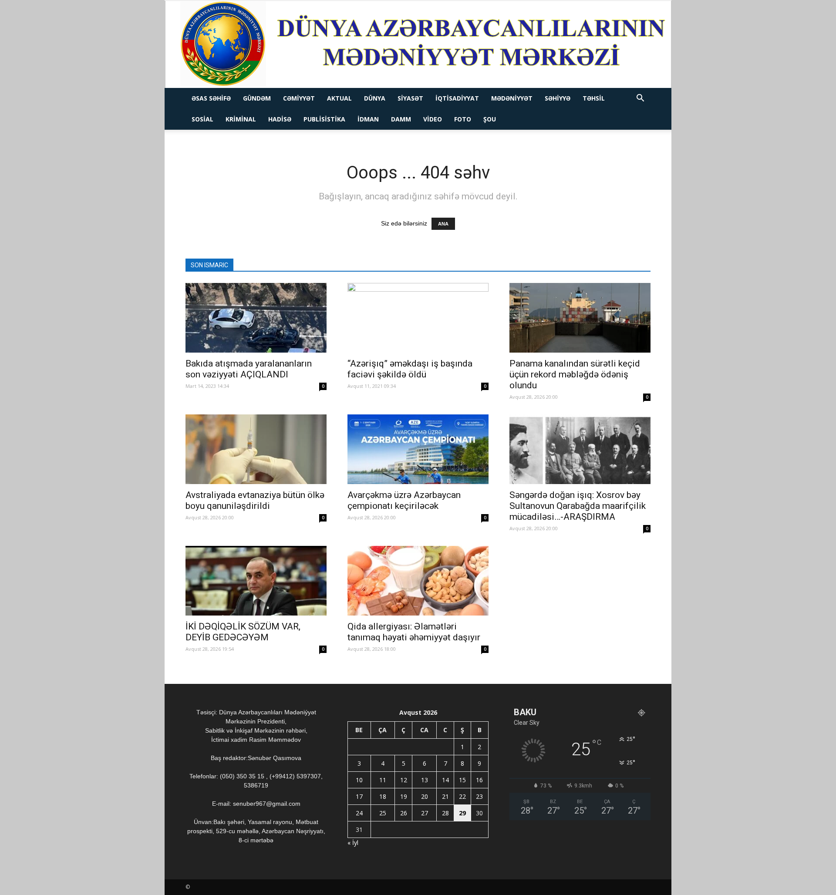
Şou (489, 119)
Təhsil (594, 98)
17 (359, 796)
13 (424, 780)
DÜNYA (374, 98)
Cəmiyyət (299, 98)
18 (382, 796)
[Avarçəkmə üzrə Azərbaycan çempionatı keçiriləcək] (418, 449)
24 (359, 813)
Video (432, 119)
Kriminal (241, 119)
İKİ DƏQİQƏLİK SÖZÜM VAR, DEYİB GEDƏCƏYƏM (242, 632)
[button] (640, 99)
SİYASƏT (410, 98)
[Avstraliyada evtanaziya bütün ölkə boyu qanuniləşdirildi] (256, 449)
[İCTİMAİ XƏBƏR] (418, 44)
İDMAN (368, 119)
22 (462, 796)
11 (382, 780)
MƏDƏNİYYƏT (512, 98)
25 (382, 813)
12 (403, 780)
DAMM (401, 119)
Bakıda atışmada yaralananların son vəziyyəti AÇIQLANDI (248, 369)
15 (462, 780)
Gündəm (257, 98)
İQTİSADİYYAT (457, 98)
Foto (462, 119)
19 (403, 796)
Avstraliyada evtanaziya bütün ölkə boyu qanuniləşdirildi (254, 500)
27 (424, 813)
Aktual (339, 98)
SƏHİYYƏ (557, 98)
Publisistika (324, 119)
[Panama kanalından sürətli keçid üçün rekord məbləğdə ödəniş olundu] (580, 318)
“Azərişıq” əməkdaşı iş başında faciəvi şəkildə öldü (409, 369)
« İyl (352, 842)
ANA (443, 223)
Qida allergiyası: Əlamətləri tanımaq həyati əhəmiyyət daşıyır (414, 632)
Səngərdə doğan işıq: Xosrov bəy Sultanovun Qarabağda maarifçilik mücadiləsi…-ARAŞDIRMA (577, 506)
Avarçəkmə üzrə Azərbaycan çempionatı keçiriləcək (404, 500)
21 (445, 796)
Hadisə (279, 119)
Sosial (202, 119)
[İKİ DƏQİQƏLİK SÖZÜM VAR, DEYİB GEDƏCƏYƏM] (256, 581)
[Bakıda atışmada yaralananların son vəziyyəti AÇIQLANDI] (256, 318)
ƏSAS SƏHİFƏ (211, 98)
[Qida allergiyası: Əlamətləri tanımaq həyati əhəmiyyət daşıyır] (418, 581)
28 (445, 813)
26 (403, 813)
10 (359, 780)
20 (424, 796)
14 (445, 780)
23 (479, 796)
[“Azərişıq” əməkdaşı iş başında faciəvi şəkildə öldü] (418, 318)
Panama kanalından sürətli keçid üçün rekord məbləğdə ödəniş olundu (574, 374)
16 (479, 780)
